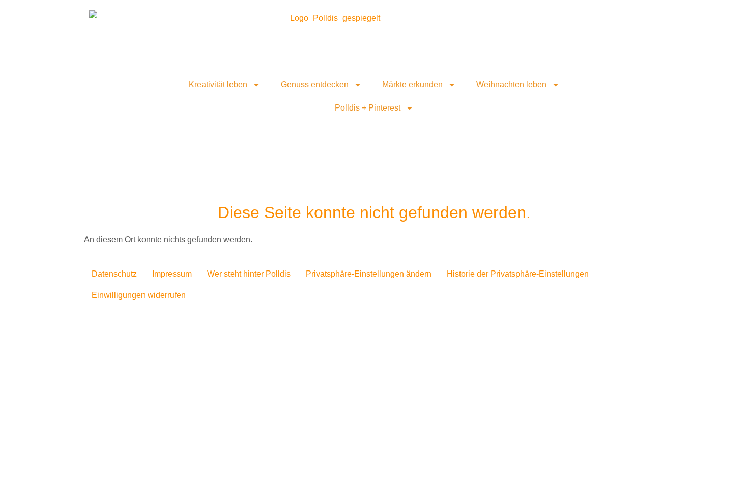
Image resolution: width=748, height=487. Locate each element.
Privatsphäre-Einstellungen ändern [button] (368, 273)
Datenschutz (114, 273)
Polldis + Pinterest (367, 107)
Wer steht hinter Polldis (249, 273)
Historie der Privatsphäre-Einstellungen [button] (518, 273)
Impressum (172, 273)
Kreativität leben (218, 84)
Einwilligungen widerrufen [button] (139, 295)
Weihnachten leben (511, 84)
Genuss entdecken (315, 84)
